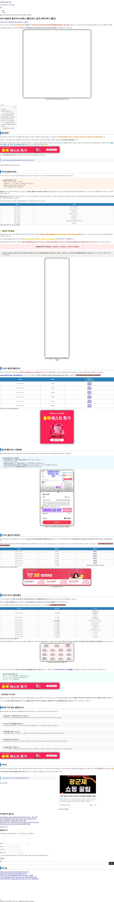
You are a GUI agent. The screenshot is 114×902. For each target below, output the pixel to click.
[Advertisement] (39, 890)
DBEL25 (89, 391)
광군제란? (4, 109)
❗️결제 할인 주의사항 (9, 122)
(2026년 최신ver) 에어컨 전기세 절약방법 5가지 (13, 873)
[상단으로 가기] (0, 900)
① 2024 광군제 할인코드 (8, 115)
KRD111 (95, 551)
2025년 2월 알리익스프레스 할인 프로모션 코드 (13, 820)
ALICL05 (89, 383)
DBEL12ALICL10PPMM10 (89, 388)
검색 (1, 861)
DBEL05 (89, 382)
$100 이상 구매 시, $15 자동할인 (64, 669)
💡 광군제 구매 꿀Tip (9, 113)
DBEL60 (89, 400)
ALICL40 (89, 396)
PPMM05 (89, 384)
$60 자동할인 (57, 620)
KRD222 (95, 553)
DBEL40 (89, 395)
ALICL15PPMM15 (89, 393)
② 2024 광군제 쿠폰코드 (8, 118)
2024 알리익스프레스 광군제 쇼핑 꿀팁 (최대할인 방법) (15, 824)
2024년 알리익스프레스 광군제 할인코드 (11, 375)
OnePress (20, 901)
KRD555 (95, 556)
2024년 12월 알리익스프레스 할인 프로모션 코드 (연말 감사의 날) (18, 819)
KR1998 (95, 562)
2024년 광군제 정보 (6, 111)
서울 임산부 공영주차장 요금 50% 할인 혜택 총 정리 (14, 872)
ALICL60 (89, 401)
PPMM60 (89, 402)
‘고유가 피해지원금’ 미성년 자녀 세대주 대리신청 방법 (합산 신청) (18, 877)
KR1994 (95, 558)
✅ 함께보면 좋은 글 (9, 128)
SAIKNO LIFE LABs (5, 2)
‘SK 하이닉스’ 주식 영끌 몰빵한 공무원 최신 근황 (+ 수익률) (16, 875)
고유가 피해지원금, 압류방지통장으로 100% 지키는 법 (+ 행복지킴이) (19, 878)
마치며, (3, 126)
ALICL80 (89, 405)
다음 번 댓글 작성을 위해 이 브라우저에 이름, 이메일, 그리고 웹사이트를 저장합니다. (25, 855)
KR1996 (95, 560)
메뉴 (1, 7)
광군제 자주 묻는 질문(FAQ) (9, 124)
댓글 (1, 843)
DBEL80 (89, 404)
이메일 (2, 849)
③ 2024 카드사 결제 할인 (8, 120)
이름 (1, 846)
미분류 (1, 826)
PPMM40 (89, 398)
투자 (4, 12)
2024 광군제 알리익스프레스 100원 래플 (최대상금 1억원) (15, 778)
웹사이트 (2, 852)
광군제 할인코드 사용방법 (8, 117)
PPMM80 (89, 406)
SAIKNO (26, 22)
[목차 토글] (14, 107)
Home (1, 14)
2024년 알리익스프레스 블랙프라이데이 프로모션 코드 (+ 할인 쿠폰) (18, 160)
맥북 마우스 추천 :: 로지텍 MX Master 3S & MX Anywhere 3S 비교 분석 (19, 822)
